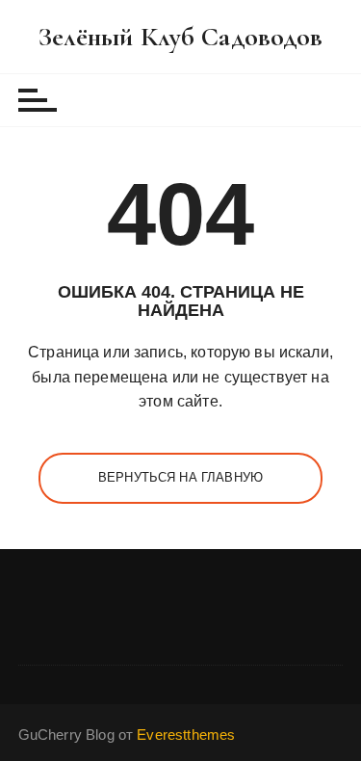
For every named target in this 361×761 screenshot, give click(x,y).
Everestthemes (186, 734)
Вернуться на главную (180, 477)
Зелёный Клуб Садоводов (180, 36)
